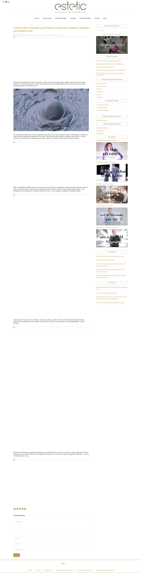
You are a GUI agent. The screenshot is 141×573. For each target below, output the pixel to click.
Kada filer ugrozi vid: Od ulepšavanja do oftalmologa (108, 60)
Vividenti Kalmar (101, 130)
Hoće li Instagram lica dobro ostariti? (104, 67)
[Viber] (25, 509)
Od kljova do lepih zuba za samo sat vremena (106, 293)
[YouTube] (6, 2)
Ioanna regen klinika (102, 107)
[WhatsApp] (22, 509)
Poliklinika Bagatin (101, 83)
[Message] (20, 509)
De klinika (99, 89)
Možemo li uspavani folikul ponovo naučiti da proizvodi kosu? (110, 70)
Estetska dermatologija (21, 35)
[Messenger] (17, 509)
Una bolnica (100, 97)
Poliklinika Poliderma (102, 120)
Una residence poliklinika (103, 110)
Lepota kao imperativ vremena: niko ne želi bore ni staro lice (110, 302)
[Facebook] (4, 2)
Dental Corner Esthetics (102, 127)
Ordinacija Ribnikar (101, 86)
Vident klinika (100, 133)
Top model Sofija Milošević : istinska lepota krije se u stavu (110, 256)
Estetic (14, 35)
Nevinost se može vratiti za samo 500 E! (105, 260)
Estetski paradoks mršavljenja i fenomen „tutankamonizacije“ (110, 63)
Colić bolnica (100, 91)
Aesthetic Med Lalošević (102, 104)
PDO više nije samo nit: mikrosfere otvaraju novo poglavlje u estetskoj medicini (110, 74)
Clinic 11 (99, 94)
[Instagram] (9, 2)
